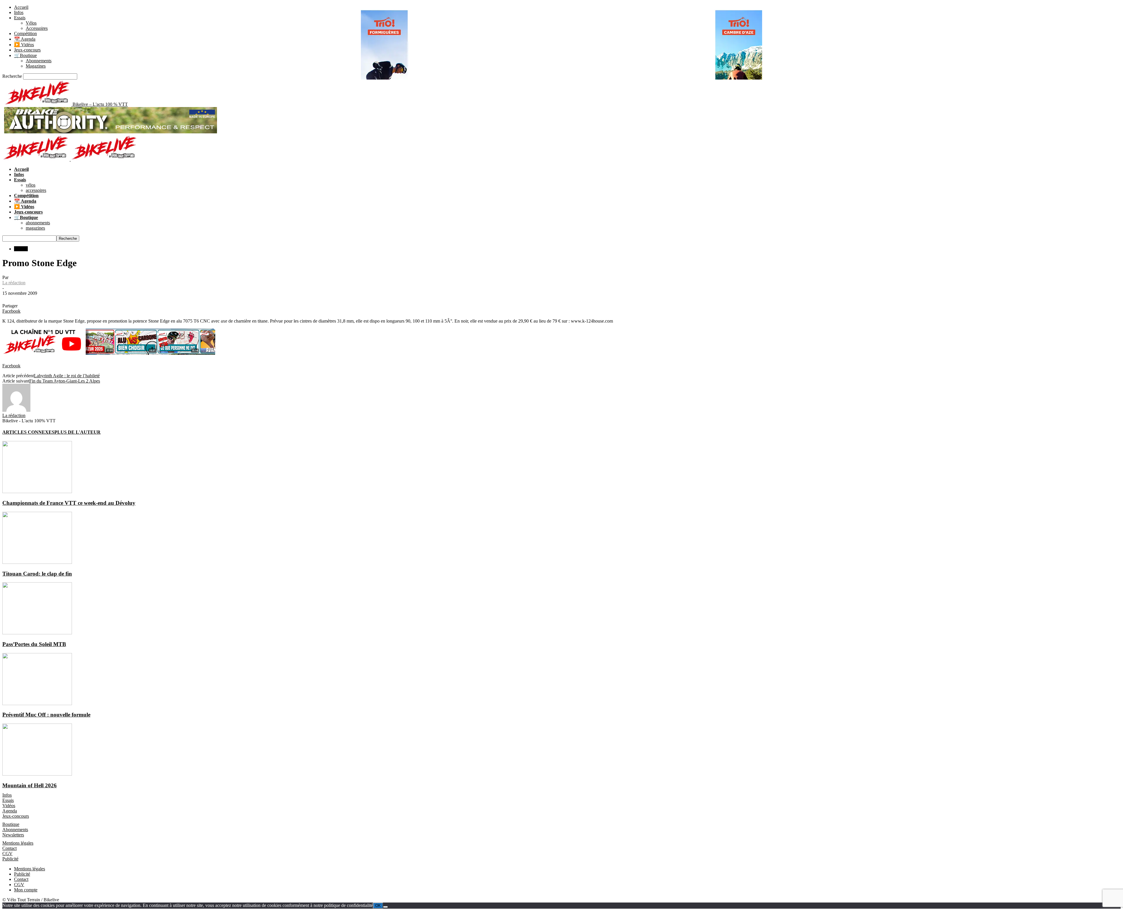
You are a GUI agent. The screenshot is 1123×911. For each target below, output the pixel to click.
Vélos (31, 22)
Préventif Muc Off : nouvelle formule (46, 715)
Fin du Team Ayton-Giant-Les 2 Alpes (64, 380)
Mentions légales (17, 843)
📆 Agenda (24, 39)
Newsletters (13, 834)
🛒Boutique (25, 55)
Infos (18, 12)
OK (378, 905)
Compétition (25, 33)
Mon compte (25, 889)
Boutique (10, 824)
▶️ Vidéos (24, 44)
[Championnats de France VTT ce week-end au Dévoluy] (37, 491)
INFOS (21, 248)
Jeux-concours (27, 49)
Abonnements (38, 60)
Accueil (21, 7)
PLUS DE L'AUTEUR (77, 432)
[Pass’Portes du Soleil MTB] (37, 632)
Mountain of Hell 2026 (29, 785)
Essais (19, 17)
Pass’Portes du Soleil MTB (34, 644)
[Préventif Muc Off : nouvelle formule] (37, 703)
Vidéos (8, 805)
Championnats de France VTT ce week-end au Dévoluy (68, 503)
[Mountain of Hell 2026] (37, 773)
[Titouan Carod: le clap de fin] (37, 562)
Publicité (10, 858)
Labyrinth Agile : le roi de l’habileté (67, 375)
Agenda (9, 810)
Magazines (36, 65)
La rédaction (13, 282)
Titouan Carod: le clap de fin (37, 574)
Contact (9, 848)
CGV (7, 853)
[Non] (385, 907)
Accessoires (37, 28)
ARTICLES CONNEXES (28, 432)
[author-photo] (16, 410)
